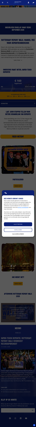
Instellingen (18, 230)
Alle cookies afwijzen (18, 233)
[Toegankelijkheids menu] (34, 425)
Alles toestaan (18, 224)
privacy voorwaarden (23, 207)
